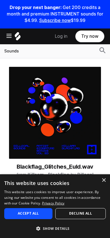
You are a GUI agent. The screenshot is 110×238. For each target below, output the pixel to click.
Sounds (11, 51)
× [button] (104, 180)
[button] (55, 228)
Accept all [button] (28, 213)
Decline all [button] (80, 213)
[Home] (18, 38)
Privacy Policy (53, 203)
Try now (89, 36)
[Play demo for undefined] (55, 113)
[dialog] (55, 206)
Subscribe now (55, 20)
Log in (61, 36)
